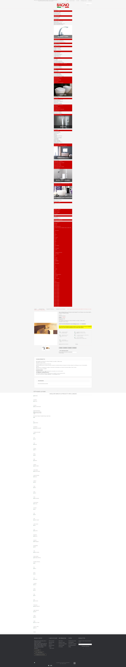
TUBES (55, 277)
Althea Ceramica (56, 222)
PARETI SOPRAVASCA (57, 100)
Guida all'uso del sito (72, 640)
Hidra (55, 244)
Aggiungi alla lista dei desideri (63, 344)
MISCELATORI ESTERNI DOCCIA (58, 40)
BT (54, 229)
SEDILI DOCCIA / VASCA (57, 165)
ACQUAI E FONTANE (57, 202)
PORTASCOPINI (56, 133)
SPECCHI (55, 134)
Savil (54, 267)
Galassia (55, 238)
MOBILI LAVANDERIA (57, 140)
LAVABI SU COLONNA (57, 56)
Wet (54, 279)
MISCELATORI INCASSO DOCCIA (59, 41)
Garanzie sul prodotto (63, 643)
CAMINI (55, 215)
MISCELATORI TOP (56, 44)
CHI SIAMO (37, 650)
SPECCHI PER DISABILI (57, 164)
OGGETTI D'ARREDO (57, 144)
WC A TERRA (56, 59)
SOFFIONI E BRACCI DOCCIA (58, 105)
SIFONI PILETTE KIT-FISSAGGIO (58, 82)
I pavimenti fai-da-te (72, 645)
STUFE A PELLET (56, 218)
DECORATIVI (56, 213)
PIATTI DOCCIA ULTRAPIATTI (58, 68)
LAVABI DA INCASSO (57, 53)
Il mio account (52, 640)
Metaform (55, 259)
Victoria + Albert (56, 278)
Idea (54, 246)
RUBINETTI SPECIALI (57, 46)
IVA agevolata (71, 642)
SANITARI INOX (56, 81)
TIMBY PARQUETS (57, 282)
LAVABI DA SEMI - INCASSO (58, 54)
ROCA (55, 266)
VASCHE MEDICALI (57, 168)
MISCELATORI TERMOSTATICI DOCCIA (59, 42)
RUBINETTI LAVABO (57, 11)
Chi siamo (61, 640)
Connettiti (77, 0)
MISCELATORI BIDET (57, 17)
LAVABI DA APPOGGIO (57, 52)
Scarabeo (55, 268)
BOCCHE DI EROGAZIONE (58, 22)
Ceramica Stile (56, 230)
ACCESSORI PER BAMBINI (58, 137)
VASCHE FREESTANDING (57, 74)
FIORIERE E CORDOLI (57, 209)
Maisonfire (55, 257)
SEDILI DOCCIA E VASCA (57, 114)
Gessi (55, 242)
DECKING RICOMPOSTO (57, 185)
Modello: (60, 317)
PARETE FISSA (56, 102)
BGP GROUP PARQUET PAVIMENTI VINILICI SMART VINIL (62, 227)
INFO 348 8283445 (39, 652)
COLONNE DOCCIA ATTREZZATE (59, 109)
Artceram (55, 224)
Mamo (55, 255)
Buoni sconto (52, 648)
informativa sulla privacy (85, 646)
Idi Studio (55, 249)
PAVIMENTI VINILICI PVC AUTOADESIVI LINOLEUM (61, 183)
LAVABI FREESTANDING (57, 55)
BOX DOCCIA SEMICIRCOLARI (58, 99)
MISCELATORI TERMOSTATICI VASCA (59, 23)
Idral (54, 251)
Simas (55, 270)
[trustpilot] (36, 662)
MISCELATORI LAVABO (57, 12)
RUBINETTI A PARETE (57, 45)
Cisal (55, 233)
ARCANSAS (55, 223)
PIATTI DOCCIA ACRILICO (57, 67)
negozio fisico (84, 338)
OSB (54, 262)
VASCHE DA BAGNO (57, 72)
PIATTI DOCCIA (56, 65)
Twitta (61, 347)
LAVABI (55, 51)
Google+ (70, 347)
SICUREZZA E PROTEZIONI (58, 219)
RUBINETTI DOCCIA (57, 39)
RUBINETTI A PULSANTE (57, 49)
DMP (55, 235)
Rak (54, 264)
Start (55, 271)
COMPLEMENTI (56, 138)
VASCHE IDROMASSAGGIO (58, 75)
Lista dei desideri (72, 0)
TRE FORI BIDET (56, 18)
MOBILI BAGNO (56, 139)
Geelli (55, 240)
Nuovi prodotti (62, 645)
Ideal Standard (56, 248)
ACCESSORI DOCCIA (57, 107)
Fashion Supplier (56, 285)
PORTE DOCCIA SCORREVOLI (58, 101)
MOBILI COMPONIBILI (57, 141)
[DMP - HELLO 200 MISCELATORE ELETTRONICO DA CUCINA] (43, 348)
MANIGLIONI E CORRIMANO (58, 161)
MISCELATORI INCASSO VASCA (58, 24)
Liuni (55, 256)
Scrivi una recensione (62, 315)
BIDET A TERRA (56, 70)
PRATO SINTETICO (57, 210)
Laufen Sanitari (56, 253)
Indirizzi (51, 643)
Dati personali (52, 645)
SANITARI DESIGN (56, 78)
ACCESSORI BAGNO (57, 131)
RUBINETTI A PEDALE (57, 48)
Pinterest (74, 347)
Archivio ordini (52, 642)
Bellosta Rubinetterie (57, 226)
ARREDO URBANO (57, 212)
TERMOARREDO (56, 143)
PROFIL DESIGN (56, 263)
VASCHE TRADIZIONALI (57, 73)
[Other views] (34, 348)
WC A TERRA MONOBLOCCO (58, 61)
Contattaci (61, 646)
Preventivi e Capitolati (72, 643)
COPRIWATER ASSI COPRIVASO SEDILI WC (60, 63)
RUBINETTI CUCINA (57, 43)
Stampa (76, 344)
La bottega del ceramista (58, 252)
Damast (55, 234)
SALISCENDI (56, 106)
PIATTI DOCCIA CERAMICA (58, 66)
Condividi (65, 347)
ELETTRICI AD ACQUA (57, 217)
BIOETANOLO (56, 217)
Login (50, 646)
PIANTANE (55, 135)
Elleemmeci (56, 237)
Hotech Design (56, 245)
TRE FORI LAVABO (56, 13)
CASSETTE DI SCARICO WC (58, 60)
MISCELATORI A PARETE (57, 14)
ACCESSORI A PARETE (57, 132)
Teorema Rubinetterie (57, 274)
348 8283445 (90, 0)
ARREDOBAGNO (56, 130)
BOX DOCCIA (56, 98)
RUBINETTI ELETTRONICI (57, 47)
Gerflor (55, 241)
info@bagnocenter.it (84, 0)
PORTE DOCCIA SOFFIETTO (58, 104)
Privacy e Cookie (62, 642)
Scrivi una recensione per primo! (43, 383)
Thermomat (56, 275)
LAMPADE (55, 136)
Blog (70, 646)
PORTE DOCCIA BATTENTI (58, 103)
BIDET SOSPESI (56, 71)
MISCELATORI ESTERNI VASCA (58, 21)
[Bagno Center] (63, 5)
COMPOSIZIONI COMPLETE (58, 142)
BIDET (55, 69)
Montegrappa (56, 260)
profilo (67, 0)
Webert (55, 281)
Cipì (54, 231)
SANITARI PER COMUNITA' (58, 77)
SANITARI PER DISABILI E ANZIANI (59, 62)
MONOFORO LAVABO (57, 13)
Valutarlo (74, 352)
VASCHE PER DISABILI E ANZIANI (59, 76)
